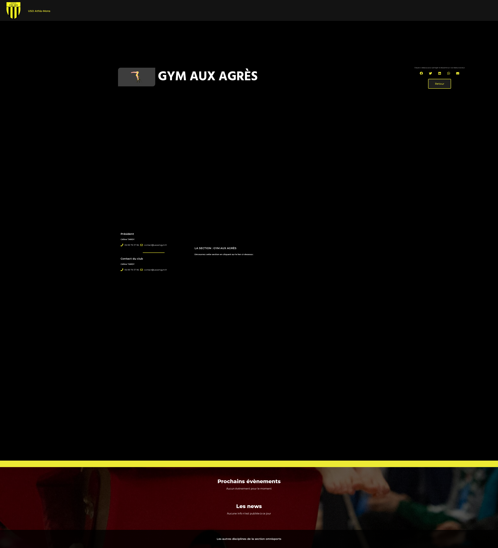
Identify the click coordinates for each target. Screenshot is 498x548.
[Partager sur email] (458, 73)
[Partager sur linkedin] (439, 73)
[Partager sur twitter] (430, 73)
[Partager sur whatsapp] (449, 73)
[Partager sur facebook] (421, 73)
